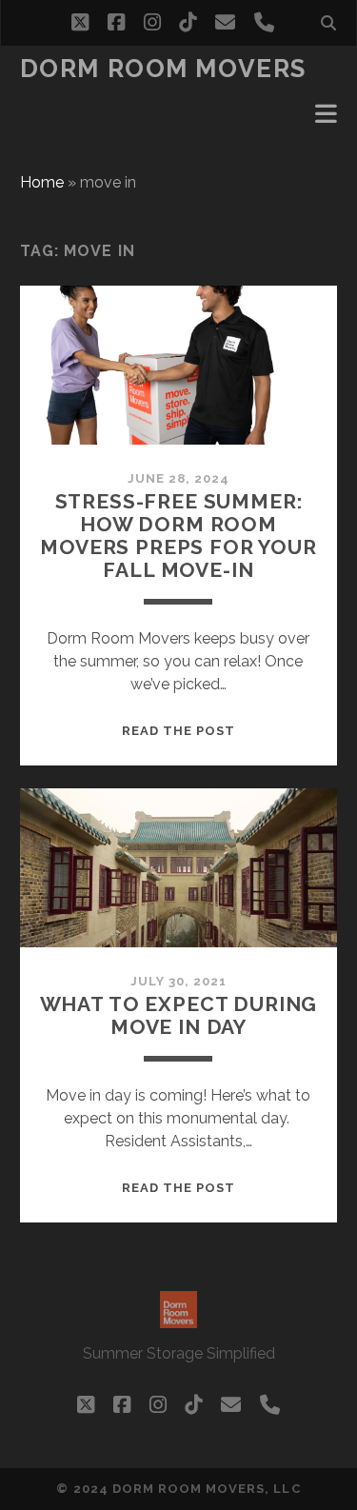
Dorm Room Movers (163, 68)
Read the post (179, 731)
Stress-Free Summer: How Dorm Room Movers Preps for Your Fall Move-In (178, 535)
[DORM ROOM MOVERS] (178, 1319)
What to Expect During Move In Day (179, 1015)
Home (42, 182)
